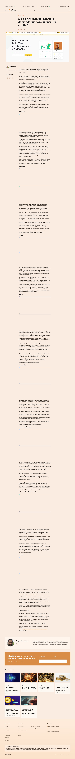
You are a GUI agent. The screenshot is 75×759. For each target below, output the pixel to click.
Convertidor (45, 10)
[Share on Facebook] (7, 79)
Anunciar (19, 728)
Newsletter (58, 10)
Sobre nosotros (21, 726)
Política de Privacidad (35, 728)
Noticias (30, 10)
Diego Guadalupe (13, 66)
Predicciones (39, 10)
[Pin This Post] (12, 79)
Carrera (19, 735)
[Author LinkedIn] (17, 644)
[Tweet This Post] (10, 79)
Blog (34, 10)
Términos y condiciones (35, 726)
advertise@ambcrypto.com (53, 731)
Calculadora (51, 10)
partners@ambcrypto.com (53, 726)
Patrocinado (7, 740)
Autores (19, 733)
